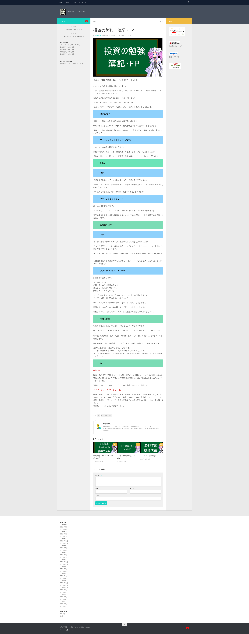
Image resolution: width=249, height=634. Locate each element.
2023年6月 (63, 597)
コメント (98, 475)
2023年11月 (64, 585)
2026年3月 (63, 534)
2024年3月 (63, 578)
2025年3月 (63, 555)
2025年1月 (63, 559)
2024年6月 (63, 571)
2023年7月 (63, 594)
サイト (97, 495)
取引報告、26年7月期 (67, 47)
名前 (96, 488)
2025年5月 (63, 552)
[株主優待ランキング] (174, 44)
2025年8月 (63, 546)
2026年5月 (63, 529)
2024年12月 (64, 562)
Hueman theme (84, 630)
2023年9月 (63, 590)
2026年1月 (63, 539)
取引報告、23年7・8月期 (68, 64)
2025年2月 (63, 557)
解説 (67, 2)
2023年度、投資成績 (148, 456)
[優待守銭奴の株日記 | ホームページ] (63, 12)
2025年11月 (64, 541)
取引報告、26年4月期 (67, 54)
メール (132, 488)
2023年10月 (64, 587)
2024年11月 (64, 564)
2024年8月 (63, 569)
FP (98, 415)
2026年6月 (63, 527)
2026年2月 (63, 536)
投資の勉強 (104, 415)
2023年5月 (63, 599)
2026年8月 (63, 525)
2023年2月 (63, 604)
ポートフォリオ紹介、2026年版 (70, 45)
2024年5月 (63, 573)
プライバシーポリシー (80, 2)
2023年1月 (63, 606)
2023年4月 (63, 601)
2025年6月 (63, 550)
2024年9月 (63, 566)
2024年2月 (63, 580)
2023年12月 (64, 583)
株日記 (61, 2)
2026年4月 (63, 532)
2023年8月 (63, 592)
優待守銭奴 (98, 35)
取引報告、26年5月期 (67, 52)
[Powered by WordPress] (67, 630)
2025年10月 (64, 543)
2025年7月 (63, 548)
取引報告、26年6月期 (67, 49)
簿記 (110, 415)
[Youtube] (86, 21)
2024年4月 (63, 576)
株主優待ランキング (175, 46)
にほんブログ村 (174, 57)
